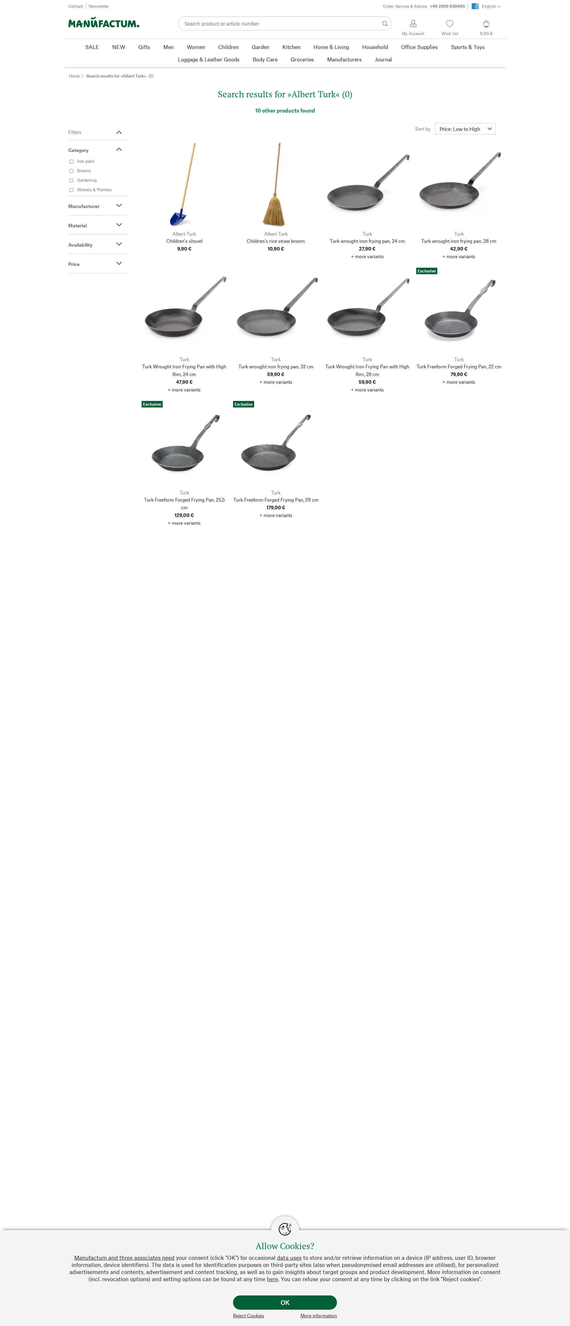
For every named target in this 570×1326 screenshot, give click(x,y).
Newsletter (99, 6)
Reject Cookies (248, 1315)
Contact (75, 6)
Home (74, 75)
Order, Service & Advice (424, 6)
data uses (289, 1257)
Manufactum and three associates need (124, 1257)
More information (318, 1315)
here (272, 1279)
